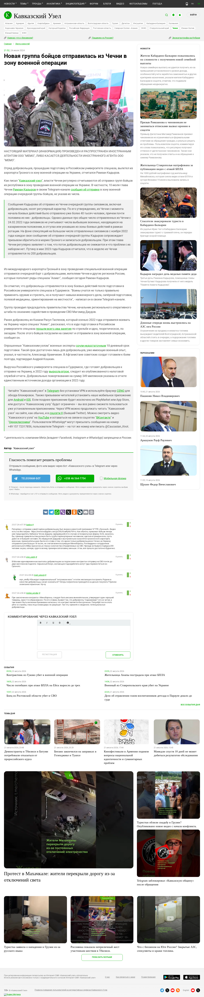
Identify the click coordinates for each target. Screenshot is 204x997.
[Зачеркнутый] (59, 622)
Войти (193, 15)
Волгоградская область (98, 23)
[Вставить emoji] (68, 622)
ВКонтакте (103, 417)
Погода (157, 3)
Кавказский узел (30, 180)
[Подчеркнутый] (53, 622)
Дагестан (126, 23)
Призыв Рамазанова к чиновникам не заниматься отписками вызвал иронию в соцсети (165, 126)
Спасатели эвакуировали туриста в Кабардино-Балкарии (162, 223)
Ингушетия (138, 23)
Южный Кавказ (11, 33)
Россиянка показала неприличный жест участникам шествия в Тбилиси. (95, 949)
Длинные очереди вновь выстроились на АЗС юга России (165, 324)
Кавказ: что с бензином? (20, 38)
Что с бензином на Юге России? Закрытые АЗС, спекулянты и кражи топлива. (167, 949)
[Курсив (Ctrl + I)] (47, 622)
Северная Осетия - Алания (125, 28)
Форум (94, 3)
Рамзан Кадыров (24, 189)
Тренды (36, 3)
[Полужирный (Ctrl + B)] (40, 622)
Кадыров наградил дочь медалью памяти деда (168, 274)
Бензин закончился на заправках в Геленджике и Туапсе (75, 753)
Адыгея (31, 23)
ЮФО (24, 33)
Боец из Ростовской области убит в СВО (32, 695)
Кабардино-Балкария (155, 23)
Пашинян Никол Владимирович (160, 396)
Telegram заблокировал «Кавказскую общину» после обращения (165, 882)
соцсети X (56, 413)
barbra (29, 525)
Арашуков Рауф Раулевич (156, 440)
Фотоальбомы (138, 3)
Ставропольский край (159, 28)
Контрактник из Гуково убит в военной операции (37, 675)
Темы (23, 3)
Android (18, 399)
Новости (9, 3)
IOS (28, 399)
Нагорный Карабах (57, 28)
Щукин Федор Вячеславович (158, 484)
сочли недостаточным (91, 345)
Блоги (107, 3)
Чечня (175, 28)
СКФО (143, 28)
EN (199, 4)
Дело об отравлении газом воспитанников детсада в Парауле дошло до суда (148, 697)
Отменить (118, 655)
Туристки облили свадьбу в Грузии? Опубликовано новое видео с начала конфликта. (167, 824)
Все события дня (190, 704)
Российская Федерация (79, 28)
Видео (120, 3)
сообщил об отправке (85, 189)
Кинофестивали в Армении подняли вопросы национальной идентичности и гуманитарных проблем (126, 757)
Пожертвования (148, 977)
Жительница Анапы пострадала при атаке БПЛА (135, 675)
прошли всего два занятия (54, 328)
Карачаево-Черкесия (14, 28)
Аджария (20, 23)
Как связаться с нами (125, 977)
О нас (107, 977)
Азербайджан (43, 23)
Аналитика (53, 3)
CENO (120, 390)
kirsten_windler (32, 593)
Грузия (115, 23)
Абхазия (8, 23)
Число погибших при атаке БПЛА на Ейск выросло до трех (43, 685)
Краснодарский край (36, 28)
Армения (57, 23)
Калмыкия (173, 23)
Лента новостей (22, 44)
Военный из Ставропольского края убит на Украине (137, 685)
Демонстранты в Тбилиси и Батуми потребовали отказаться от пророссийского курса (26, 755)
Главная (8, 44)
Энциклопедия (75, 3)
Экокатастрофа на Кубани (186, 38)
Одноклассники (19, 422)
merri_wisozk (39, 575)
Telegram (53, 390)
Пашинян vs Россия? (102, 38)
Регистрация (49, 654)
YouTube (43, 417)
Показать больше (102, 957)
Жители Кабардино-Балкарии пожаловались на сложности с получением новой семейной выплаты (168, 59)
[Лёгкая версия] (187, 3)
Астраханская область (74, 23)
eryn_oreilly (30, 557)
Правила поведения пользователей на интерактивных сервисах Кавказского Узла (71, 990)
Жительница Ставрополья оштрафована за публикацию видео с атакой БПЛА (166, 167)
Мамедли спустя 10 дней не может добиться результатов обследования (176, 753)
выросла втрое (59, 371)
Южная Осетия (187, 28)
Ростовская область (102, 28)
